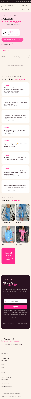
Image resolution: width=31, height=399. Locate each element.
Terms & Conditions (6, 377)
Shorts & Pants (5, 358)
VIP (28, 9)
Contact (3, 372)
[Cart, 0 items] (29, 5)
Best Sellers (5, 9)
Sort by (16, 56)
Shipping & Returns (6, 375)
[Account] (26, 5)
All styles (6, 50)
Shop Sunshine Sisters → (8, 386)
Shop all (23, 9)
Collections (15, 9)
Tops (3, 355)
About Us (4, 370)
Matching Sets (5, 353)
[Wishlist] (23, 5)
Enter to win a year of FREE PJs (12, 39)
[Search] (19, 5)
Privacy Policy (5, 379)
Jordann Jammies (7, 6)
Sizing (3, 367)
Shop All (3, 351)
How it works (7, 44)
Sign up (15, 307)
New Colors (4, 360)
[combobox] (6, 301)
